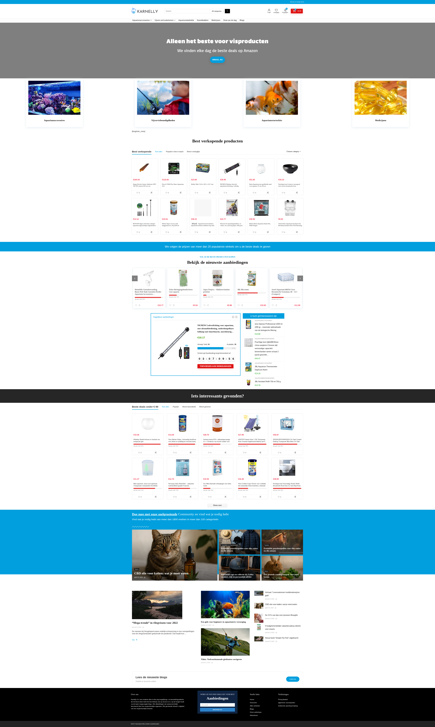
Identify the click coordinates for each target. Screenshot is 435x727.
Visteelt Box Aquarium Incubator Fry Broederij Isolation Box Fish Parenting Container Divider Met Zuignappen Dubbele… (290, 226)
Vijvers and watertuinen (164, 20)
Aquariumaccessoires (141, 20)
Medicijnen (215, 20)
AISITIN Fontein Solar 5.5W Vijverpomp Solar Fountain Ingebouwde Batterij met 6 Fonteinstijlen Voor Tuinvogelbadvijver (251, 441)
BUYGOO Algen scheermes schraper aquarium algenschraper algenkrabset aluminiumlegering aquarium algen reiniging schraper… (144, 226)
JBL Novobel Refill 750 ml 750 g (268, 381)
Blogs (242, 20)
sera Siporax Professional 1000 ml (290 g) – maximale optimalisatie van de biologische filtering (268, 327)
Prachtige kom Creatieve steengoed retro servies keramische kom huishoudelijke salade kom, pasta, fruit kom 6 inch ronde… (290, 187)
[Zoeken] (227, 11)
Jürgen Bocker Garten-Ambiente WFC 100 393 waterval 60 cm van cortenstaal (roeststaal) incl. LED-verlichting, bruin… (144, 187)
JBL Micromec (175, 289)
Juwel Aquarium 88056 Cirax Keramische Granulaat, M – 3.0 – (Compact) (216, 291)
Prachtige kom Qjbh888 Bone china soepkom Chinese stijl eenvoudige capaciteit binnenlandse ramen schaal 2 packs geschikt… (267, 348)
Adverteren (254, 715)
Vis (133, 640)
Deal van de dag (230, 20)
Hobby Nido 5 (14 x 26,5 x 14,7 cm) (202, 184)
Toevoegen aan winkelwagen (215, 369)
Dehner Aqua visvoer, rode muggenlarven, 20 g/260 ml (170, 224)
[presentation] (135, 278)
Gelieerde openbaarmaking (288, 706)
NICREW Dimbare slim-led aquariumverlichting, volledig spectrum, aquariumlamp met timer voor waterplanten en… (230, 187)
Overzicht (253, 703)
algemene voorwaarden (286, 703)
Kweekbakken (202, 20)
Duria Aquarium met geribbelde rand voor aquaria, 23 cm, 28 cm (260, 185)
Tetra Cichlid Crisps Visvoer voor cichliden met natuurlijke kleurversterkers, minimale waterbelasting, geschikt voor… (252, 486)
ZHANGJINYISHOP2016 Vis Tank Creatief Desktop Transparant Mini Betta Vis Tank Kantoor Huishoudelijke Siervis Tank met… (287, 441)
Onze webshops (255, 712)
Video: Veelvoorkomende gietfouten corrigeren (221, 659)
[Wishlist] (276, 10)
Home (252, 699)
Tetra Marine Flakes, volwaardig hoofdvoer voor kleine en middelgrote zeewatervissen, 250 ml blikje (182, 441)
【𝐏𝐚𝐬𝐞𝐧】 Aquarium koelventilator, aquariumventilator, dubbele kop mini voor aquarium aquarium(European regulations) (202, 226)
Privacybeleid (283, 699)
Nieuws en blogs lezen (297, 2)
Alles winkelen (255, 706)
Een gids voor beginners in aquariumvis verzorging (223, 622)
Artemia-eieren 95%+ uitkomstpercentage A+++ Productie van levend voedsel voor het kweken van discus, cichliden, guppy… (217, 441)
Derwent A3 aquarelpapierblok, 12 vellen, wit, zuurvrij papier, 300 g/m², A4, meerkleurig (231, 225)
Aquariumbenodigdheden (264, 339)
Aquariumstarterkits (186, 20)
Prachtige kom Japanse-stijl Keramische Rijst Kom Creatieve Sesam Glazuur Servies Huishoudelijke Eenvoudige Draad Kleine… (285, 294)
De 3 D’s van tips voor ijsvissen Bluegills (281, 615)
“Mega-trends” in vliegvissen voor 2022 (155, 622)
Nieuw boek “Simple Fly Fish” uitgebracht (281, 638)
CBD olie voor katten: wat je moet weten (281, 604)
